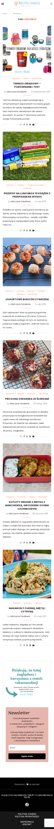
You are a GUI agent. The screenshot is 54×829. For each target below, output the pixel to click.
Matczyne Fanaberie (17, 91)
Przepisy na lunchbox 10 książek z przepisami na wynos (27, 195)
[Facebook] (27, 804)
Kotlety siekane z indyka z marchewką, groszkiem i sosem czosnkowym (27, 505)
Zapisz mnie (27, 756)
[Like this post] (21, 124)
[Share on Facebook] (24, 124)
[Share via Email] (33, 124)
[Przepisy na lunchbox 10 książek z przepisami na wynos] (27, 156)
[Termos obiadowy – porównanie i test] (27, 49)
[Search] (51, 4)
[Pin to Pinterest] (30, 124)
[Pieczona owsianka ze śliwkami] (27, 364)
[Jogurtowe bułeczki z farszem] (27, 262)
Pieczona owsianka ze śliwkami (27, 399)
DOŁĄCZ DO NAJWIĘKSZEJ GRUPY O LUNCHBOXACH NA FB (27, 796)
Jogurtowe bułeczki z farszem (27, 299)
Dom (5, 13)
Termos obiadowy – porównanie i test (27, 85)
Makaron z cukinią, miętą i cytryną (27, 609)
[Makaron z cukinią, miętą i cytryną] (27, 574)
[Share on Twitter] (27, 124)
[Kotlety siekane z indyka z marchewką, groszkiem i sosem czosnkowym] (27, 467)
